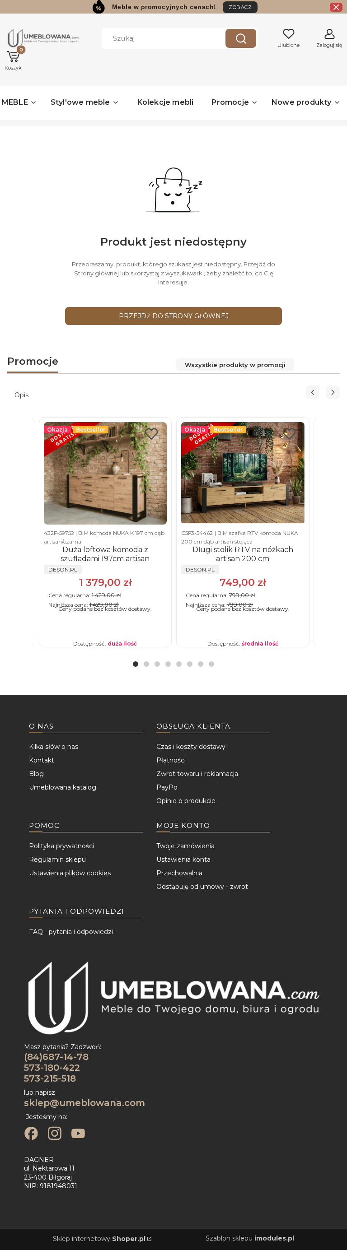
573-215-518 (50, 1078)
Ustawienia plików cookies (70, 873)
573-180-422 (52, 1067)
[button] (240, 38)
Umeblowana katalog (62, 787)
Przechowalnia (179, 873)
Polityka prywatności (61, 846)
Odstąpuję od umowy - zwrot (202, 887)
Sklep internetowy (99, 1239)
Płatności (171, 760)
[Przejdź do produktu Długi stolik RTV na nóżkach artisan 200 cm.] (243, 473)
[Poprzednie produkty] (312, 392)
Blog (36, 774)
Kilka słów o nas (53, 747)
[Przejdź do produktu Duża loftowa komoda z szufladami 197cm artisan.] (105, 473)
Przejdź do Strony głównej (174, 316)
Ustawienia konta (183, 859)
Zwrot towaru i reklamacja (197, 774)
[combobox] (156, 38)
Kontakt (41, 760)
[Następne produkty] (333, 392)
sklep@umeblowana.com (84, 1102)
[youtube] (78, 1134)
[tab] (135, 664)
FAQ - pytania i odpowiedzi (71, 932)
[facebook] (31, 1134)
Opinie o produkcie (186, 801)
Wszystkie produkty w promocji (235, 364)
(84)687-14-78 (56, 1056)
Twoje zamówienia (185, 846)
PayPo (167, 787)
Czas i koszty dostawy (190, 747)
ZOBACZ (240, 7)
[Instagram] (54, 1134)
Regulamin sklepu (57, 859)
